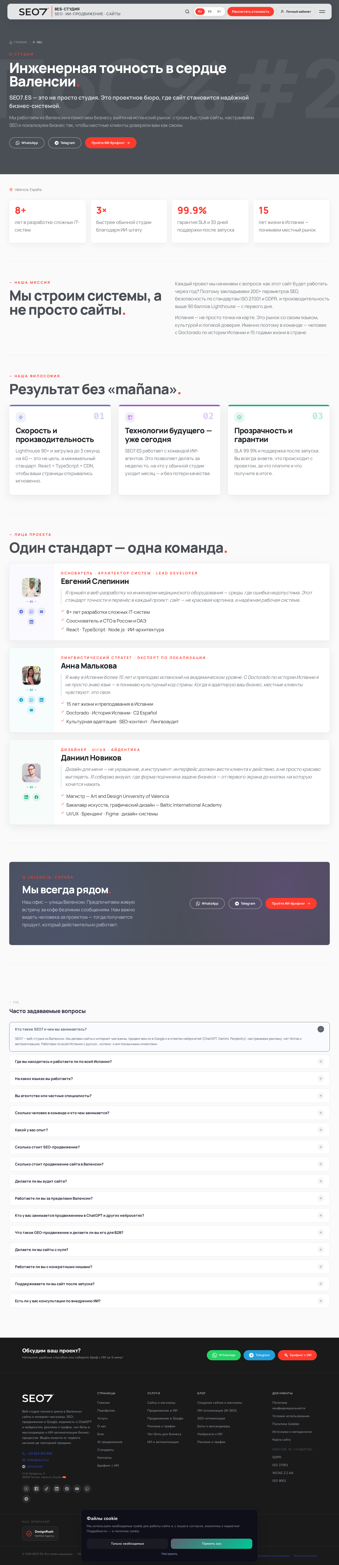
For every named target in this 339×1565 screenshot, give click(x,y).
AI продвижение (109, 1442)
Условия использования (290, 1416)
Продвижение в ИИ (162, 1410)
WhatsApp (29, 142)
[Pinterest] (67, 1489)
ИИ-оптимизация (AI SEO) (217, 1410)
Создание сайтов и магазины (219, 1402)
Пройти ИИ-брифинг (108, 142)
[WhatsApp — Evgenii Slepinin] (31, 611)
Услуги (102, 1418)
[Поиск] (187, 11)
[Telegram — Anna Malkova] (21, 700)
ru (200, 11)
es (209, 11)
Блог (100, 1434)
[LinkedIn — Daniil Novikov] (26, 797)
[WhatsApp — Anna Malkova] (31, 700)
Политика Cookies (285, 1424)
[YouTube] (77, 1489)
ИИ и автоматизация (163, 1442)
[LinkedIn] (57, 1489)
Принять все (211, 1543)
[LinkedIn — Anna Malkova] (41, 700)
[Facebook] (36, 1489)
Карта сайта (281, 1439)
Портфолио (106, 1410)
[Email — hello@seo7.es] (41, 611)
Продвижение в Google (165, 1418)
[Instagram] (26, 1489)
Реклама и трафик (161, 1426)
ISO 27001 (280, 1465)
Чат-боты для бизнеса (164, 1434)
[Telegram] (26, 1499)
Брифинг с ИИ (300, 1355)
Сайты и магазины (161, 1402)
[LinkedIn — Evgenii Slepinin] (31, 622)
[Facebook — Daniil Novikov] (36, 797)
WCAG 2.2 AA (282, 1473)
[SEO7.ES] (38, 1397)
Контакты (104, 1457)
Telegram (67, 142)
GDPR (276, 1457)
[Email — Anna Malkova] (31, 710)
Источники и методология (292, 1432)
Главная (20, 42)
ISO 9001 (279, 1481)
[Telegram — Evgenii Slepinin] (21, 611)
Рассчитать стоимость (250, 11)
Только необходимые (127, 1543)
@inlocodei (35, 1466)
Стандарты (105, 1450)
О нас (101, 1426)
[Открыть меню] (322, 11)
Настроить (169, 1554)
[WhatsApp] (87, 1489)
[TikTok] (46, 1489)
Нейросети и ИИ (209, 1434)
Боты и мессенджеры (213, 1426)
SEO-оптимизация (211, 1418)
